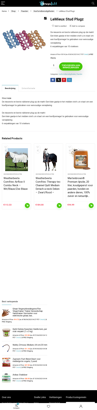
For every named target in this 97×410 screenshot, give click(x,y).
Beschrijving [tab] (10, 88)
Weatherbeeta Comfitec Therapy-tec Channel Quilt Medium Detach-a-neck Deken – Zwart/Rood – (48, 185)
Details (86, 54)
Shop (13, 11)
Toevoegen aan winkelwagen (71, 66)
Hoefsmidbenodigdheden (44, 11)
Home (4, 11)
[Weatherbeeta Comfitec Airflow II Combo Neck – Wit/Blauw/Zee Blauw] (16, 159)
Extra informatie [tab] (28, 88)
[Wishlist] (48, 406)
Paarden (24, 11)
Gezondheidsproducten (13, 174)
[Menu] (3, 3)
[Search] (93, 3)
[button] (45, 18)
